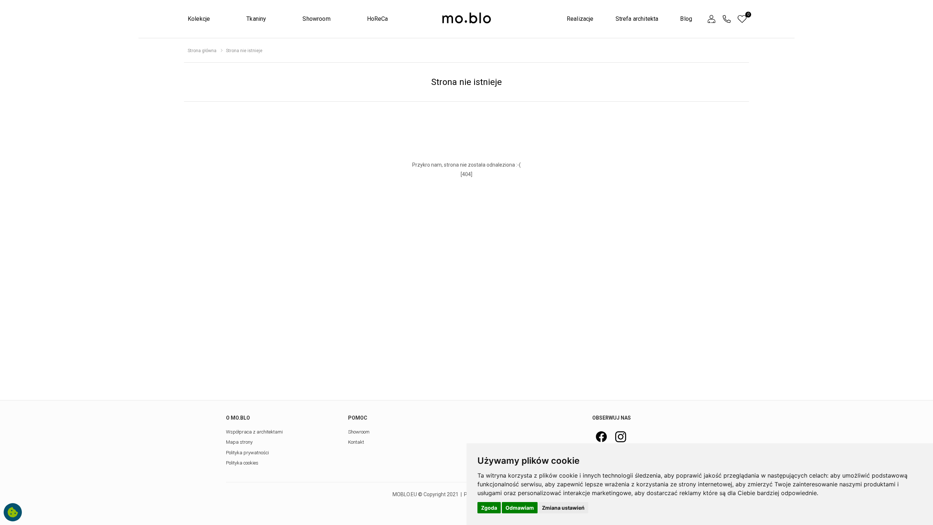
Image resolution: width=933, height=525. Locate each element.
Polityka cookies (242, 463)
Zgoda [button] (489, 508)
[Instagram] (621, 436)
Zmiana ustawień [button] (563, 508)
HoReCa (377, 18)
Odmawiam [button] (519, 508)
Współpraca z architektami (254, 432)
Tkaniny (256, 18)
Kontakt (356, 442)
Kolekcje (199, 18)
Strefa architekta (637, 18)
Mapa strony (239, 442)
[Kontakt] (727, 19)
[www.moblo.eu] (466, 18)
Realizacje (580, 18)
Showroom (316, 18)
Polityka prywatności (247, 452)
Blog (686, 18)
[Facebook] (601, 436)
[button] (711, 19)
